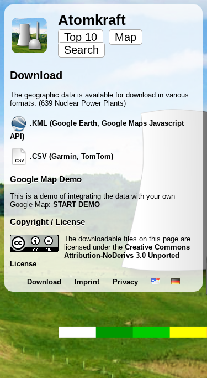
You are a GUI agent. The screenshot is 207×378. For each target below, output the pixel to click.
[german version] (175, 282)
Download (45, 282)
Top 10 (80, 37)
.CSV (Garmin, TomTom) (70, 156)
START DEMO (76, 204)
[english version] (155, 282)
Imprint (88, 282)
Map (125, 37)
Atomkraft (92, 20)
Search (81, 50)
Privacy (126, 282)
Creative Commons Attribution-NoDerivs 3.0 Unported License (100, 255)
